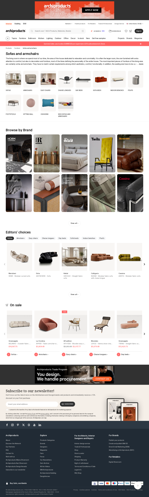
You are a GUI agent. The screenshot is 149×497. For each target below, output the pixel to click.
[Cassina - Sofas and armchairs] (130, 193)
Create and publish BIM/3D (118, 443)
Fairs (42, 453)
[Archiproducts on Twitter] (23, 425)
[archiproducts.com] (15, 31)
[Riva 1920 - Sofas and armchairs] (47, 153)
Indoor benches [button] (89, 238)
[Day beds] (83, 79)
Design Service (119, 23)
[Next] (144, 264)
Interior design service (82, 443)
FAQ (7, 450)
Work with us (10, 457)
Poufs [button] (101, 238)
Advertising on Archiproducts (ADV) (121, 450)
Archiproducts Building (48, 473)
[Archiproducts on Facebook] (8, 425)
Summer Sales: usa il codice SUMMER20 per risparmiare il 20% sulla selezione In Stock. (74, 44)
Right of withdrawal (81, 463)
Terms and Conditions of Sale (84, 466)
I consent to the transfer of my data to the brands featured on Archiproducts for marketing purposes (40, 409)
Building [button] (17, 24)
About (8, 440)
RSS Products (131, 490)
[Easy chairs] (48, 79)
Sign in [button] (138, 31)
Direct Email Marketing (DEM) (119, 447)
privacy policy (45, 414)
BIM (24, 24)
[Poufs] (135, 79)
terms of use (31, 414)
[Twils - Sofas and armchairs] (102, 153)
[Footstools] (13, 103)
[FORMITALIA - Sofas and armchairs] (47, 193)
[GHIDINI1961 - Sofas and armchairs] (74, 193)
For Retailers (92, 23)
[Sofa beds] (100, 79)
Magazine (43, 450)
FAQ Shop (77, 473)
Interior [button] (9, 24)
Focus (42, 457)
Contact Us (10, 453)
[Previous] (4, 264)
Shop (76, 450)
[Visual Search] (83, 31)
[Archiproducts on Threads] (29, 425)
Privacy (75, 490)
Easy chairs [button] (33, 238)
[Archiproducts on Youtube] (34, 425)
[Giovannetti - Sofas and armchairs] (130, 153)
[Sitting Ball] (31, 103)
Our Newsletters (46, 460)
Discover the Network (13, 443)
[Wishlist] (126, 31)
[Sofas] (13, 79)
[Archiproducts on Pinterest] (18, 425)
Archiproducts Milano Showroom (17, 460)
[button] (68, 24)
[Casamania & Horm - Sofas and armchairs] (19, 153)
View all (74, 223)
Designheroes (45, 476)
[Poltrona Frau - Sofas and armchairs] (102, 193)
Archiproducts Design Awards (16, 466)
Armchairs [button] (20, 238)
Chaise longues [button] (48, 238)
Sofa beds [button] (74, 238)
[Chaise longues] (65, 79)
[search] (32, 31)
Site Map (140, 490)
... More (140, 64)
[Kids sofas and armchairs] (65, 103)
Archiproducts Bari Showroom (16, 463)
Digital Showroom (115, 462)
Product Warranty (80, 460)
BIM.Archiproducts (46, 470)
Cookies (94, 490)
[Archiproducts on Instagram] (12, 425)
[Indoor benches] (118, 79)
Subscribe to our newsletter (15, 470)
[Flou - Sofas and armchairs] (74, 153)
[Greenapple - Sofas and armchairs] (19, 193)
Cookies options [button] (84, 490)
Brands (42, 443)
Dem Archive (44, 463)
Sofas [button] (10, 238)
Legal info (77, 470)
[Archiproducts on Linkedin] (39, 425)
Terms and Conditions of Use (107, 490)
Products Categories (47, 440)
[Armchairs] (31, 79)
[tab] (71, 23)
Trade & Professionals (105, 23)
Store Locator (79, 453)
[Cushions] (48, 103)
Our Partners (10, 447)
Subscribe (69, 404)
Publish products (80, 23)
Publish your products (116, 440)
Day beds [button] (62, 238)
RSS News (121, 490)
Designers (43, 447)
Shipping (77, 457)
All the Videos (45, 466)
